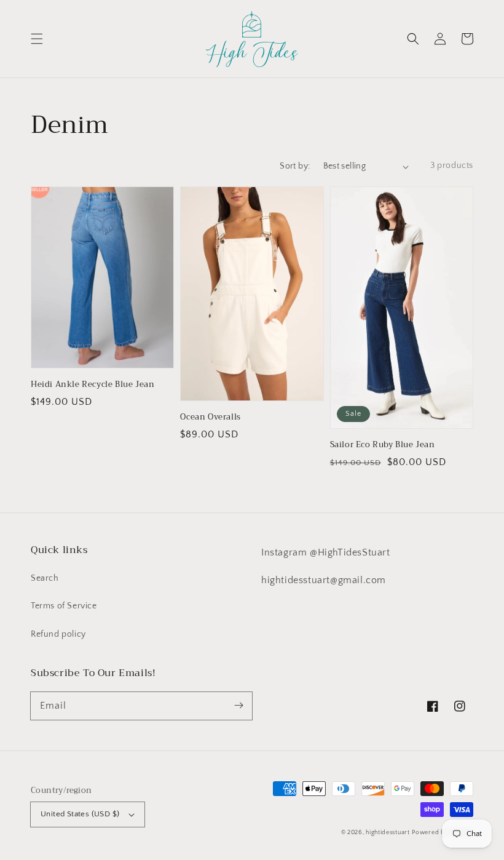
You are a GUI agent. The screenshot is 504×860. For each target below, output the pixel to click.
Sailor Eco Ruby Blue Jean (382, 444)
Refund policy (58, 634)
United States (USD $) (80, 814)
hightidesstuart (388, 832)
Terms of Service (64, 606)
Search (45, 578)
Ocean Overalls (210, 417)
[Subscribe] (238, 705)
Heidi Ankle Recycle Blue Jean (92, 384)
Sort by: (295, 166)
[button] (36, 38)
